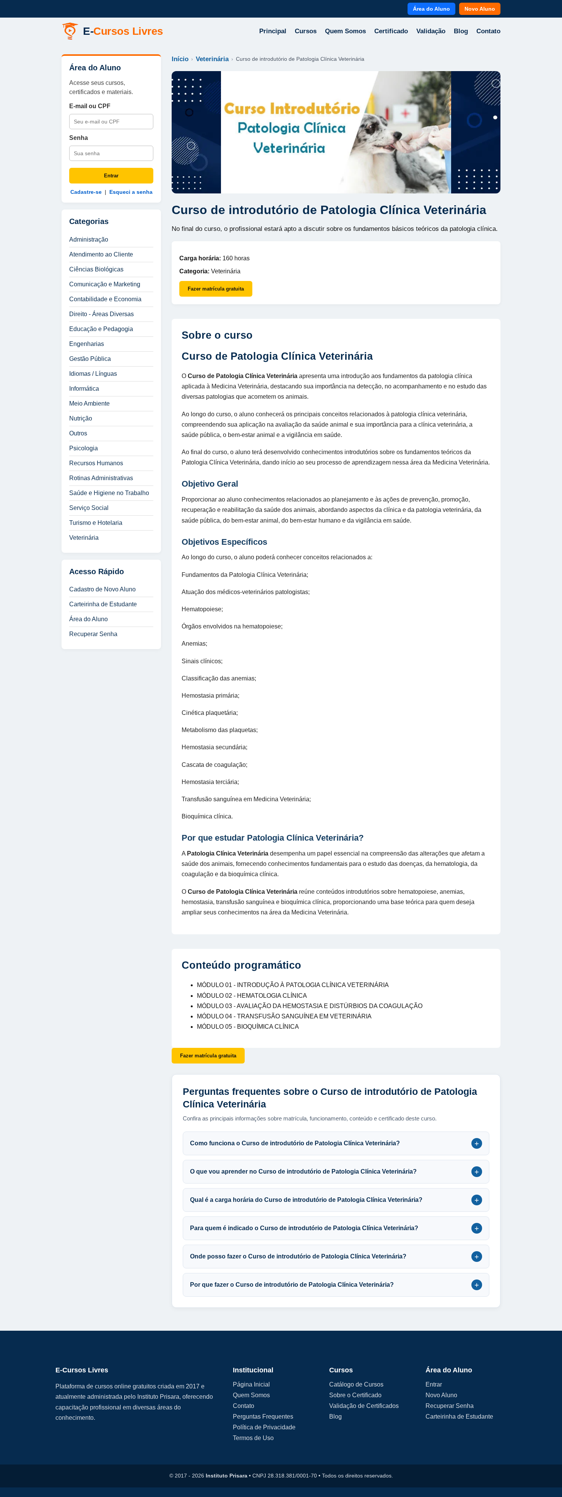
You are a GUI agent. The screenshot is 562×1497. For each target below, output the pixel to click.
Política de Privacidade (264, 1427)
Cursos (306, 31)
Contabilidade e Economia (105, 299)
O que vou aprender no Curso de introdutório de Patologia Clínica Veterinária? (334, 1171)
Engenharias (86, 344)
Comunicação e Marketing (104, 284)
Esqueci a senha (131, 192)
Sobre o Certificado (355, 1395)
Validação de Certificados (364, 1406)
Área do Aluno (431, 9)
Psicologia (83, 448)
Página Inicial (251, 1384)
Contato (488, 31)
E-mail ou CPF (89, 106)
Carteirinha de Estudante (103, 604)
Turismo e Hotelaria (95, 523)
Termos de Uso (253, 1438)
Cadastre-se (86, 192)
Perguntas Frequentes (263, 1416)
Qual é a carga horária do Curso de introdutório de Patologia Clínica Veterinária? (334, 1200)
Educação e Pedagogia (101, 329)
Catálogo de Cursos (356, 1384)
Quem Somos (345, 31)
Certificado (391, 31)
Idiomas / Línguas (93, 373)
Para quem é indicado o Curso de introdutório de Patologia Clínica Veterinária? (334, 1228)
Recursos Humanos (96, 463)
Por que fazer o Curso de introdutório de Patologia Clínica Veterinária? (334, 1285)
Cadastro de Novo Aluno (102, 589)
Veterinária (84, 537)
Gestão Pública (90, 359)
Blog (461, 31)
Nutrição (80, 418)
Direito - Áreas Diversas (101, 314)
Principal (272, 31)
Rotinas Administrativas (101, 478)
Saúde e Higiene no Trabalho (109, 493)
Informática (84, 388)
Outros (78, 433)
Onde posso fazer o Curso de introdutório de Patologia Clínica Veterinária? (334, 1256)
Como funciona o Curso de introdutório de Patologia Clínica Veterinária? (334, 1143)
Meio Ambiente (89, 403)
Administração (88, 239)
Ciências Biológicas (96, 269)
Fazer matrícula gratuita (216, 289)
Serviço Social (89, 508)
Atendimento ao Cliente (101, 254)
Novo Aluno (480, 9)
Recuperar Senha (93, 634)
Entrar (111, 176)
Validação (430, 31)
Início (180, 59)
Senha (78, 138)
